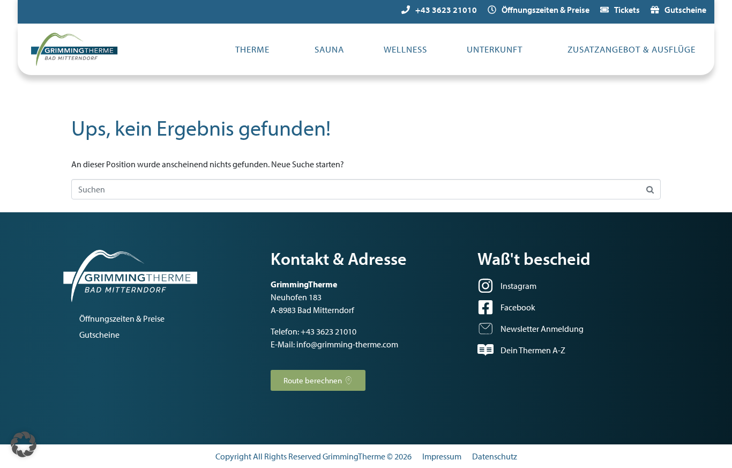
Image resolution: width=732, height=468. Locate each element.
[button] (23, 444)
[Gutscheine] (655, 9)
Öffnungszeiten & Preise (545, 9)
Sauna (329, 49)
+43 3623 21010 (446, 9)
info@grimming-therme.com (347, 344)
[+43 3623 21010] (405, 9)
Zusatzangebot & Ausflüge (631, 49)
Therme (252, 49)
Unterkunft (494, 49)
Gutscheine (685, 9)
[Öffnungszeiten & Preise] (492, 9)
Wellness (405, 49)
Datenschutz (494, 456)
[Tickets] (604, 9)
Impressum (441, 456)
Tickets (627, 9)
